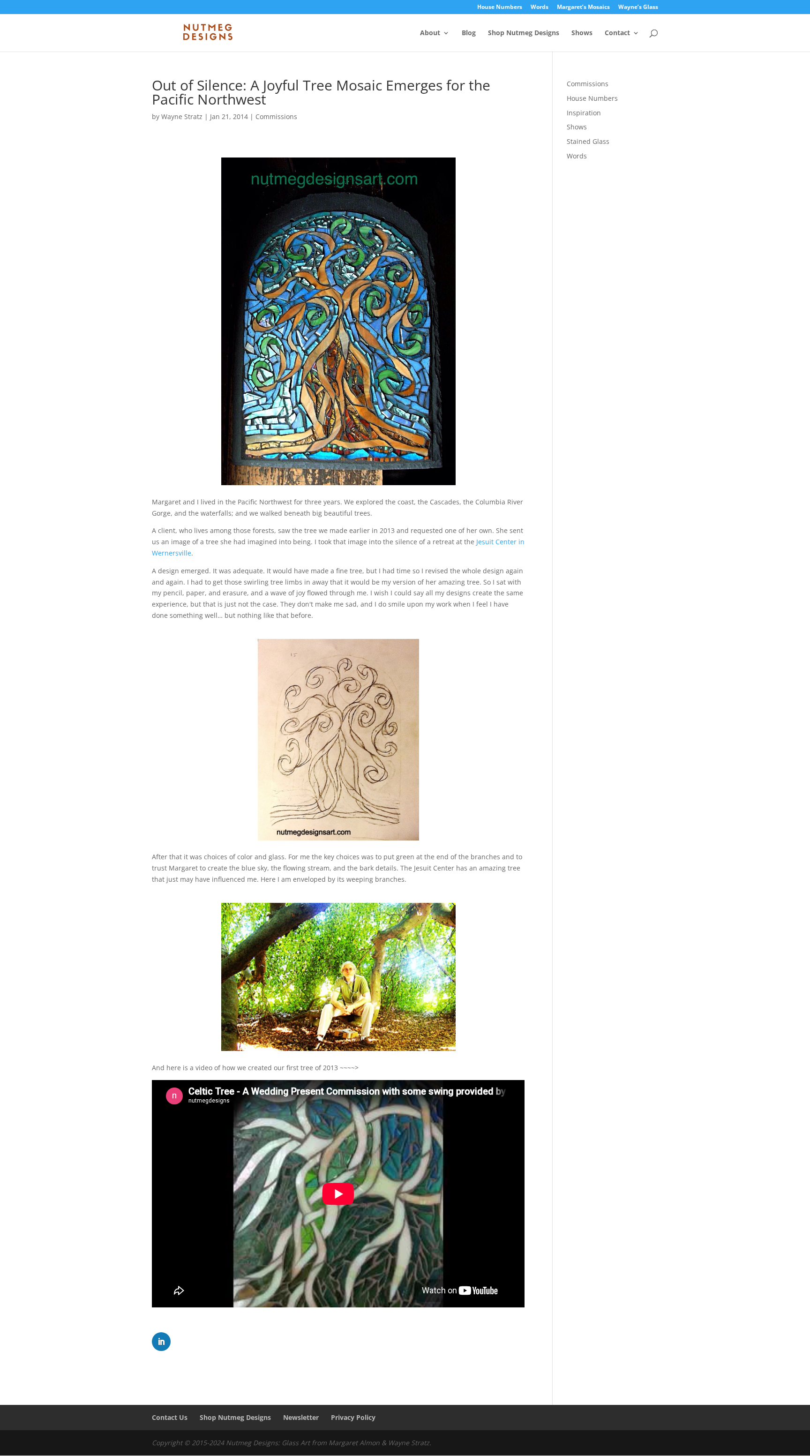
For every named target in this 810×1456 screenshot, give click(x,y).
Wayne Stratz (181, 116)
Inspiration (584, 112)
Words (539, 7)
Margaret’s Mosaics (583, 7)
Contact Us (170, 1417)
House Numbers (499, 7)
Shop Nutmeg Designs (523, 33)
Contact (617, 33)
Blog (469, 33)
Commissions (276, 116)
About (430, 33)
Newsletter (301, 1417)
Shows (581, 33)
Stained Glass (588, 141)
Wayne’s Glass (638, 7)
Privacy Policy (353, 1417)
